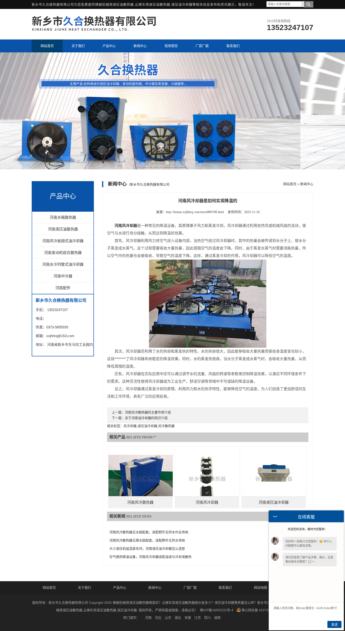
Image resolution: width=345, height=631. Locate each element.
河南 (148, 617)
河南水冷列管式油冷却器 (63, 264)
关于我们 (84, 587)
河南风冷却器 (207, 502)
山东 (168, 617)
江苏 (197, 617)
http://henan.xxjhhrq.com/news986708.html (195, 212)
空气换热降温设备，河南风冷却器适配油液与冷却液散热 (150, 557)
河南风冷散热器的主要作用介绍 (148, 412)
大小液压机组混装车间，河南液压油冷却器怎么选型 (147, 548)
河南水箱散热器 (63, 217)
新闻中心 (306, 184)
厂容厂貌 (190, 587)
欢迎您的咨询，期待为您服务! (306, 529)
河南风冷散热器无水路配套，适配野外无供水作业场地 (148, 532)
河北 (158, 617)
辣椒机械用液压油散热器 (114, 4)
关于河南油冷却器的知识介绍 (146, 418)
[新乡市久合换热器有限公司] (94, 30)
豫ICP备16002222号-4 (216, 610)
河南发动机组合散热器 (63, 253)
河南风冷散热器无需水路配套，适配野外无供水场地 (147, 540)
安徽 (187, 617)
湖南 (217, 617)
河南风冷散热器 (140, 502)
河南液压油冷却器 (274, 502)
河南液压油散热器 (63, 229)
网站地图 (260, 587)
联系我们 (225, 587)
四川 (207, 617)
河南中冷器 (63, 276)
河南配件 (62, 288)
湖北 (178, 617)
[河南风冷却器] (207, 479)
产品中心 (119, 587)
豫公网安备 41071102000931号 (265, 610)
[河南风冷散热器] (140, 479)
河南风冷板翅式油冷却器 (63, 241)
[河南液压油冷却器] (274, 479)
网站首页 (289, 184)
